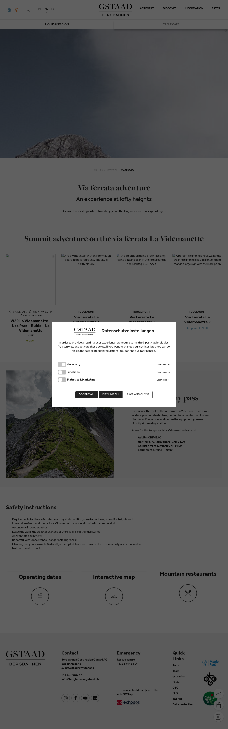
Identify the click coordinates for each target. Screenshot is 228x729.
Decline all (110, 394)
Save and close (138, 394)
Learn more (162, 364)
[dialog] (114, 364)
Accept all (86, 394)
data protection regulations (101, 351)
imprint (144, 351)
